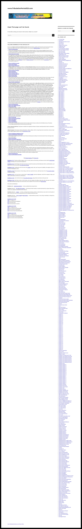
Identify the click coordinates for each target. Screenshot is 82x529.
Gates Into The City (62, 227)
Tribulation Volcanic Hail (63, 438)
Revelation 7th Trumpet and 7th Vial (65, 362)
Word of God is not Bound (63, 510)
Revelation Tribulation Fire (63, 390)
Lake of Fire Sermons (62, 271)
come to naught (19, 195)
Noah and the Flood (62, 287)
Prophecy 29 (61, 347)
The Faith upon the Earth (63, 418)
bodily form (20, 59)
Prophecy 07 (61, 321)
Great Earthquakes (62, 245)
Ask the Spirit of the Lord (63, 80)
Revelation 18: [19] (11, 180)
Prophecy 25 (61, 342)
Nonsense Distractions (63, 288)
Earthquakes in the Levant (63, 162)
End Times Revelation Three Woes (65, 207)
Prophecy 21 (61, 337)
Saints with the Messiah (63, 395)
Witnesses (60, 509)
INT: (8, 203)
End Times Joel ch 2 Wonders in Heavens (66, 168)
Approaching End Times (63, 74)
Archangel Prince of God (63, 76)
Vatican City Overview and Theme (14, 118)
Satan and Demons (62, 396)
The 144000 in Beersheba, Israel (64, 416)
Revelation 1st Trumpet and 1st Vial (65, 355)
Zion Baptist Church (62, 516)
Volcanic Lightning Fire (63, 495)
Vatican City (36, 158)
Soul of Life (61, 409)
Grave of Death (61, 242)
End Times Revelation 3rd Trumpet (65, 191)
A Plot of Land (61, 44)
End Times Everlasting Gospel (64, 166)
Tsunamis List (61, 448)
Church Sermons (62, 131)
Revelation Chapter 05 (62, 369)
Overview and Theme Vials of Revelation (66, 300)
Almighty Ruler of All (62, 54)
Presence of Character (62, 310)
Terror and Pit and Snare (63, 413)
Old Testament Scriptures (63, 289)
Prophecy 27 (61, 344)
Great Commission (62, 244)
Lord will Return (61, 279)
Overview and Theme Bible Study (64, 294)
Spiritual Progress (62, 411)
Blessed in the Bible (62, 110)
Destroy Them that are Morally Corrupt (65, 143)
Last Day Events (61, 272)
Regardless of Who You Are (63, 352)
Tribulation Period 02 (62, 432)
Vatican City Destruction (12, 72)
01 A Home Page (61, 39)
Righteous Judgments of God (64, 393)
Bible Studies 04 (61, 95)
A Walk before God (62, 46)
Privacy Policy (21, 524)
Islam (60, 258)
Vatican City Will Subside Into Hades (65, 481)
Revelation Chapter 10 (62, 375)
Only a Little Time (62, 292)
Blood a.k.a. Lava (61, 117)
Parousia (38, 101)
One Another (61, 290)
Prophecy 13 (61, 328)
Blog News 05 (61, 116)
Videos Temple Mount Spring (64, 489)
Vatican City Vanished (12, 138)
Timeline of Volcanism (63, 426)
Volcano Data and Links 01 (63, 496)
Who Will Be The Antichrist (63, 506)
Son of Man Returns (62, 407)
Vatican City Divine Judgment (13, 73)
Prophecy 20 (61, 336)
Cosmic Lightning (62, 135)
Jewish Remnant (61, 268)
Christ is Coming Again (63, 129)
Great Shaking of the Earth (63, 246)
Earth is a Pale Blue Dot (63, 149)
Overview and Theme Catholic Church (65, 295)
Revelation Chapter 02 (62, 365)
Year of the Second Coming (63, 514)
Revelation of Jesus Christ (63, 386)
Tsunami (60, 447)
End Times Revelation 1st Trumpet (65, 186)
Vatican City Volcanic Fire (13, 153)
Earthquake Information (63, 156)
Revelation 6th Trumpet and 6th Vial (65, 361)
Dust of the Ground (62, 148)
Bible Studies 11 (61, 103)
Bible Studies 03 (61, 94)
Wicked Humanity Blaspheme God (65, 507)
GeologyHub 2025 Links (63, 234)
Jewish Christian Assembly (63, 267)
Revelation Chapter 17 (62, 383)
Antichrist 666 (61, 62)
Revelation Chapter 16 (62, 382)
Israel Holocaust (61, 265)
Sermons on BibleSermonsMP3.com (65, 400)
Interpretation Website (63, 254)
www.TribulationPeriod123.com (20, 8)
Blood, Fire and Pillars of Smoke (64, 120)
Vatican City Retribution (12, 121)
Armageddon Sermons (63, 79)
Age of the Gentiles (62, 52)
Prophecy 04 (61, 317)
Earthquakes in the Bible (63, 161)
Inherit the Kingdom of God (63, 253)
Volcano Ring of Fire (62, 500)
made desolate (25, 195)
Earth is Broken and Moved (63, 150)
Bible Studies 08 (61, 100)
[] (11, 160)
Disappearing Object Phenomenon (65, 144)
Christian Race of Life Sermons (64, 130)
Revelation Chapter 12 (62, 377)
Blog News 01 (61, 111)
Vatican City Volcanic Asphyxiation (14, 139)
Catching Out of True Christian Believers (66, 127)
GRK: (8, 200)
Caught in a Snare (62, 128)
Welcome (60, 503)
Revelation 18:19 (10, 213)
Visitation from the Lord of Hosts (64, 493)
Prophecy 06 (61, 320)
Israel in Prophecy (62, 266)
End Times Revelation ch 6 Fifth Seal (65, 203)
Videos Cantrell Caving (63, 483)
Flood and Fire (61, 221)
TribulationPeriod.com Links (64, 444)
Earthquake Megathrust (63, 158)
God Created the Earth (62, 238)
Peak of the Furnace (62, 307)
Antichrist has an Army (63, 65)
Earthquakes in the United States (64, 163)
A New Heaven (61, 42)
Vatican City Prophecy (12, 119)
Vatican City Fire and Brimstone (14, 82)
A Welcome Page (61, 47)
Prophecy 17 (61, 333)
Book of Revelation (62, 124)
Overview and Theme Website (64, 301)
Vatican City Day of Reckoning (13, 65)
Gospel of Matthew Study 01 (63, 240)
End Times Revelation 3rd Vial (64, 192)
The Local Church (62, 419)
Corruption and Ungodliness (64, 134)
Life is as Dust (61, 275)
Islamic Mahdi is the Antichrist (64, 262)
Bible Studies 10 (61, 102)
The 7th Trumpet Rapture (63, 417)
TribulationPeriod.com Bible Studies (65, 440)
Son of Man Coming (62, 406)
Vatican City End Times (12, 75)
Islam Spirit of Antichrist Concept (65, 261)
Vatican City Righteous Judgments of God (15, 133)
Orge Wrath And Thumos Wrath (64, 293)
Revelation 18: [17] (11, 174)
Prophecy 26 (61, 343)
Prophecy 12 (61, 327)
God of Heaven (61, 239)
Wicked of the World (62, 508)
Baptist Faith (61, 87)
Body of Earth (61, 121)
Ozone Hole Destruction (63, 302)
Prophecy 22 (61, 338)
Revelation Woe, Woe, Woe (63, 392)
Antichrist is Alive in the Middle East (65, 68)
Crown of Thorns (62, 137)
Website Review (61, 502)
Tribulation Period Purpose (63, 437)
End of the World (62, 165)
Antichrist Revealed (62, 69)
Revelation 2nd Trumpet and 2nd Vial (65, 356)
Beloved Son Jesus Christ (63, 89)
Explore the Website (62, 216)
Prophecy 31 (61, 349)
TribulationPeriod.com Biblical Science (65, 441)
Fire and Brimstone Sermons (64, 220)
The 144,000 (61, 414)
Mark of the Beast (62, 280)
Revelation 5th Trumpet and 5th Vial (65, 359)
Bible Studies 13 (61, 106)
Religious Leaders (62, 354)
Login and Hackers (62, 276)
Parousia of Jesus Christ (63, 304)
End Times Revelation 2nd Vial (64, 190)
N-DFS (14, 199)
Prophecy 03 (61, 316)
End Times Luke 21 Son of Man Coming (65, 169)
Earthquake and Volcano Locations (65, 152)
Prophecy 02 (61, 315)
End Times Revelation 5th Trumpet (65, 196)
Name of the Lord (62, 286)
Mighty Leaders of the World (64, 281)
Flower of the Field (62, 223)
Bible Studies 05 (61, 96)
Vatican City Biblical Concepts (13, 63)
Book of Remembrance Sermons (64, 123)
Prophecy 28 (61, 345)
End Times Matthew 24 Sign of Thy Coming (66, 177)
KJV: (8, 202)
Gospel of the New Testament (64, 241)
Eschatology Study (62, 212)
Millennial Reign (37, 48)
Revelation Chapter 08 (62, 372)
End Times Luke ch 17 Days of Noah (65, 170)
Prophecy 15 (61, 330)
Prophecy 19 (61, 335)
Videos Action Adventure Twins (64, 482)
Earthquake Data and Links (63, 155)
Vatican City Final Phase (12, 76)
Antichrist (60, 61)
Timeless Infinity (62, 425)
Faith (59, 218)
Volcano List (61, 499)
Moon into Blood (62, 282)
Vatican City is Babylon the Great (14, 105)
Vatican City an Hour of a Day (64, 453)
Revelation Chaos (62, 363)
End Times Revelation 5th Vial (64, 197)
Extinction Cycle (61, 217)
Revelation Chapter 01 (62, 364)
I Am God (60, 248)
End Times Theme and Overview (64, 209)
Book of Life (61, 122)
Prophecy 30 (61, 348)
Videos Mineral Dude (62, 488)
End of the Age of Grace (63, 164)
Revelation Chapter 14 (62, 379)
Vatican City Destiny (12, 71)
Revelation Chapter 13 (62, 378)
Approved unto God (62, 75)
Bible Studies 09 (61, 101)
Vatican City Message (12, 117)
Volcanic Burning (28, 158)
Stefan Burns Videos (62, 412)
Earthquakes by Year (62, 159)
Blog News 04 (61, 115)
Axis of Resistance (62, 86)
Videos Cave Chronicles (63, 485)
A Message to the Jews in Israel (64, 41)
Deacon (60, 141)
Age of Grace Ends (62, 51)
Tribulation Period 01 (62, 431)
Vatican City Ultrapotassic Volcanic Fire (15, 134)
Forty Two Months (62, 224)
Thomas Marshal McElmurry (64, 421)
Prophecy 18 (61, 334)
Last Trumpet (61, 274)
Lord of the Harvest (62, 278)
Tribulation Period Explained (64, 434)
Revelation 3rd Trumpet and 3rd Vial (65, 357)
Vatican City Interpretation (13, 104)
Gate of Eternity (61, 226)
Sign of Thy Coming (62, 405)
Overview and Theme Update (64, 299)
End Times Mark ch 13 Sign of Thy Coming (66, 176)
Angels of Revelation (62, 59)
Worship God (61, 512)
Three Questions (61, 423)
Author (60, 83)
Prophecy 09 (61, 323)
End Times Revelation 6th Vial (64, 199)
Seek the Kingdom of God (63, 399)
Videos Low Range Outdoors (64, 487)
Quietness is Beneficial (63, 350)
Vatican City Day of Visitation (13, 70)
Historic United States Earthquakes (65, 247)
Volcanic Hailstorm (62, 494)
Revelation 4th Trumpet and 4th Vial (65, 358)
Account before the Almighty (64, 48)
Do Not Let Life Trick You (63, 147)
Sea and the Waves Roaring (63, 397)
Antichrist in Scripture (63, 66)
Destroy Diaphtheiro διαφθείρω (64, 142)
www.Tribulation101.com (63, 513)
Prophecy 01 (61, 314)
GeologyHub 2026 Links (63, 235)
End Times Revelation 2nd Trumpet (65, 189)
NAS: (8, 201)
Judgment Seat (61, 269)
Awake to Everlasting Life (63, 85)
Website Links (61, 501)
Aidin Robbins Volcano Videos (64, 53)
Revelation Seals (61, 388)
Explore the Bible (62, 214)
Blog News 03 (61, 114)
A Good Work (61, 40)
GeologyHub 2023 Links (63, 232)
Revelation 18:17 (10, 206)
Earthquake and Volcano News (64, 154)
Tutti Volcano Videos (62, 450)
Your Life (60, 515)
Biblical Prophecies (62, 109)
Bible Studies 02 (61, 93)
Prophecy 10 (61, 324)
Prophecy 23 (61, 340)
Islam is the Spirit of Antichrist (64, 260)
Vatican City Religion (12, 120)
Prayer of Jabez (61, 309)
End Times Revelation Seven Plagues (65, 206)
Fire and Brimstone (62, 219)
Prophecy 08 (61, 322)
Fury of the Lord (61, 225)
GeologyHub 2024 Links (63, 233)
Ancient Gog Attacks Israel (63, 56)
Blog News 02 (61, 113)
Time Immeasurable (62, 424)
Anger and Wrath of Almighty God (65, 60)
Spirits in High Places (62, 410)
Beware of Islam (61, 90)
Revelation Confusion (62, 384)
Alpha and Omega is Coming (64, 55)
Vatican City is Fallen (12, 106)
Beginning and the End (63, 88)
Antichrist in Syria (62, 67)
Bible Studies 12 (61, 104)
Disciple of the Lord (62, 145)
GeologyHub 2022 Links (63, 231)
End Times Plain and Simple (64, 185)
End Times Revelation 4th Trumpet (65, 193)
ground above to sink (26, 131)
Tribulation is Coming (62, 430)
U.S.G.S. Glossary (62, 451)
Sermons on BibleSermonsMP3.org (65, 402)
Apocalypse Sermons (62, 73)
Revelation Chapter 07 (62, 371)
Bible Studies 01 (61, 92)
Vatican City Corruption (12, 64)
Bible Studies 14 (61, 107)
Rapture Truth (61, 351)
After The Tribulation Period (64, 49)
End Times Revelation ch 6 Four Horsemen (66, 204)
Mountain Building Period (63, 283)
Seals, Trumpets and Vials (63, 398)
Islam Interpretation (62, 259)
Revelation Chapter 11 (62, 376)
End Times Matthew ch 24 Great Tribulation (66, 180)
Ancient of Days (61, 58)
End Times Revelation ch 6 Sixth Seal (65, 205)
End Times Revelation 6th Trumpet (65, 198)
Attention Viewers (62, 82)
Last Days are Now (62, 273)
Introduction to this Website (64, 255)
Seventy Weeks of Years (63, 404)
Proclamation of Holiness (63, 313)
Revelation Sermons (62, 389)
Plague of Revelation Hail (63, 308)
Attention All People (62, 81)
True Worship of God (62, 445)
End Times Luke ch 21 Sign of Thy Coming (66, 171)
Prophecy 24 (61, 341)
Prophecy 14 (61, 329)
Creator (60, 136)
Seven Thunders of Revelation (64, 403)
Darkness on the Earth (63, 138)
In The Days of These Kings (63, 251)
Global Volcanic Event (62, 237)
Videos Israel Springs (62, 486)
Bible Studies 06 (61, 97)
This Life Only (61, 420)
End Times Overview (62, 184)
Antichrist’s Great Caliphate (64, 72)
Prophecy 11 (61, 326)
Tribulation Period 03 (62, 433)
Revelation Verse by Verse (63, 391)
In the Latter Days (62, 252)
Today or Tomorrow (62, 427)
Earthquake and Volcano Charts (64, 151)
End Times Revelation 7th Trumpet (65, 200)
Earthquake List (61, 157)
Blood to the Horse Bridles (63, 118)
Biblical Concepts (62, 108)
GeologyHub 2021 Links (63, 230)
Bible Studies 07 (61, 99)
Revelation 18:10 (10, 199)
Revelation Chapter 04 (62, 368)
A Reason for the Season (63, 45)
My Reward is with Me (62, 285)
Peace (60, 306)
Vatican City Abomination (13, 49)
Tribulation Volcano (62, 439)
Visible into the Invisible (63, 492)
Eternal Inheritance (62, 213)
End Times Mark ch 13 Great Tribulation (66, 175)
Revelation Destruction (63, 385)
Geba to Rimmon (62, 228)
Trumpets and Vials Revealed (64, 446)
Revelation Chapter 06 (62, 370)
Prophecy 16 (61, 331)
